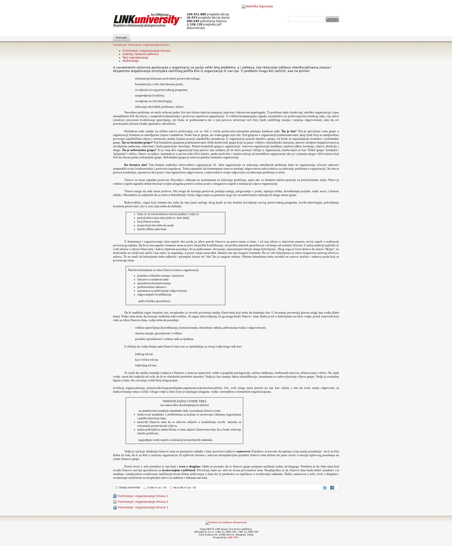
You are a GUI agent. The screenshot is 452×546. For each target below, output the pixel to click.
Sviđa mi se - (156, 487)
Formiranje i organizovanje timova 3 (143, 507)
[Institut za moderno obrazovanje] (226, 522)
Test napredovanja (135, 57)
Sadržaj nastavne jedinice (140, 54)
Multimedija (130, 61)
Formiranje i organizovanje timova (148, 45)
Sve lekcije (119, 45)
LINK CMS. (233, 537)
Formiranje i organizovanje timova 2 (143, 501)
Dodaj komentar (129, 487)
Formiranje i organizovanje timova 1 (143, 496)
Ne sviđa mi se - (185, 487)
